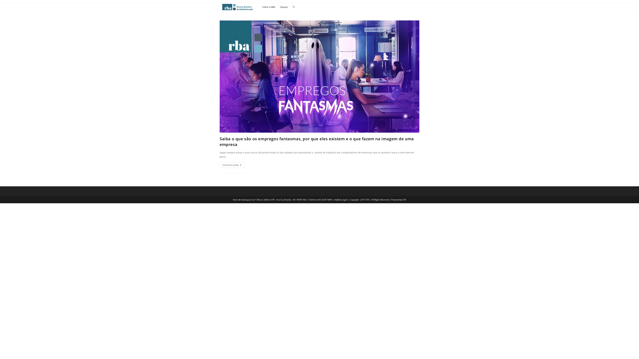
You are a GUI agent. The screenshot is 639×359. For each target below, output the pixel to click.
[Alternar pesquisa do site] (293, 7)
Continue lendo (233, 164)
